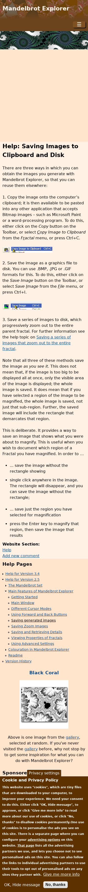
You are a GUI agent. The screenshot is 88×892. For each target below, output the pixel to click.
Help (6, 550)
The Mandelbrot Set (25, 585)
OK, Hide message (22, 885)
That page (25, 845)
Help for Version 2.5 (22, 579)
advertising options (44, 839)
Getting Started (24, 597)
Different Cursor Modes (31, 609)
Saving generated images (33, 620)
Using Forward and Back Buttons (39, 614)
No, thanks (55, 885)
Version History (18, 661)
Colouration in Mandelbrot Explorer (38, 649)
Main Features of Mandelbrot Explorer (40, 591)
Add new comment (20, 556)
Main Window (22, 603)
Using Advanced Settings (32, 644)
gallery (72, 737)
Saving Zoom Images (29, 626)
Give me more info (61, 874)
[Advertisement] (44, 95)
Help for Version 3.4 (22, 574)
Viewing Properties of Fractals (36, 638)
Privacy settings (44, 773)
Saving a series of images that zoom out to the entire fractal (36, 343)
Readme (15, 655)
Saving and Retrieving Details (36, 632)
